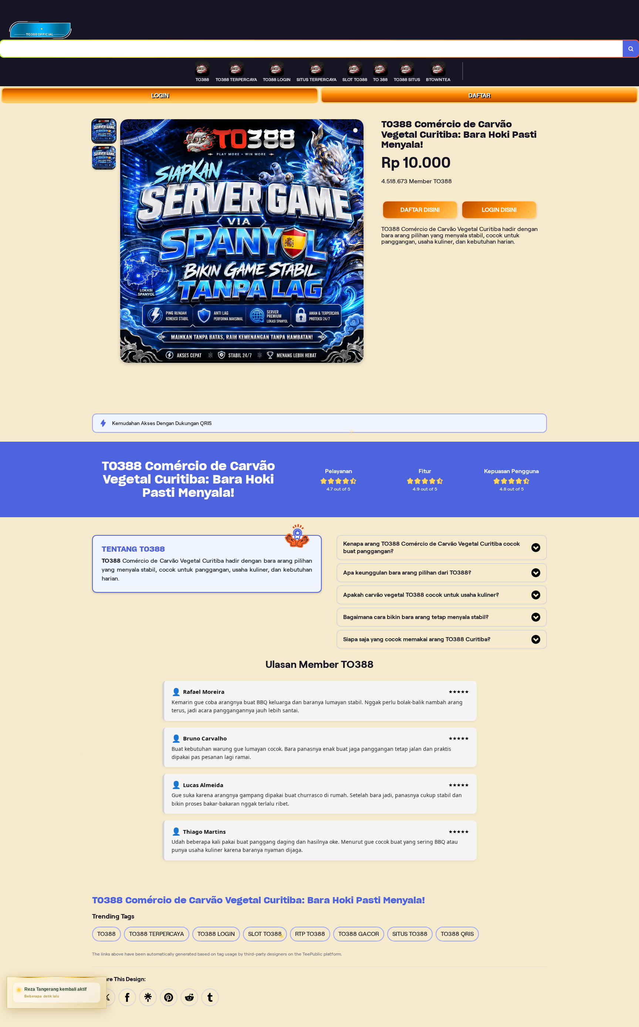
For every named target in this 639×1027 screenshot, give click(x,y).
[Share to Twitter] (106, 997)
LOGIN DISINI (499, 210)
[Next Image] (358, 242)
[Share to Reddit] (189, 997)
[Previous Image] (126, 242)
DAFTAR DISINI (420, 210)
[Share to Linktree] (148, 997)
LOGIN (160, 95)
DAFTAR (479, 95)
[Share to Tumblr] (210, 997)
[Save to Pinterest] (169, 997)
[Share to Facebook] (127, 997)
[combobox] (311, 48)
